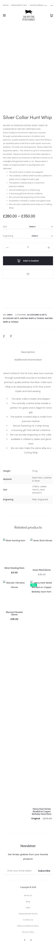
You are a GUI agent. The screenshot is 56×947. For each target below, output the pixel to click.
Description (28, 352)
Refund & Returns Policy (28, 926)
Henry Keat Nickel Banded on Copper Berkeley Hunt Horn (41, 811)
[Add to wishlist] (28, 274)
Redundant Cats (19, 5)
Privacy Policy (28, 932)
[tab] (28, 352)
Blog (28, 901)
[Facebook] (24, 940)
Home (6, 5)
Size (5, 227)
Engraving (8, 236)
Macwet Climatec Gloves (14, 613)
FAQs (28, 907)
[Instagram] (31, 940)
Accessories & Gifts (37, 314)
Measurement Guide (28, 913)
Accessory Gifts (11, 318)
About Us (28, 895)
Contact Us (28, 919)
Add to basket (31, 260)
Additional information (28, 359)
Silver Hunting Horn (14, 568)
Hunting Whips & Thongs (32, 318)
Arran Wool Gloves (42, 570)
